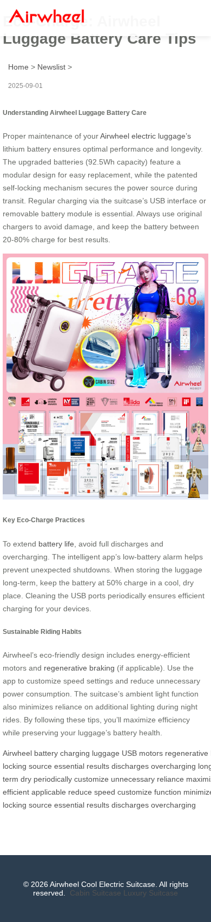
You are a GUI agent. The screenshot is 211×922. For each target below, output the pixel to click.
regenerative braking (79, 668)
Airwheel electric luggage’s (145, 136)
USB (129, 753)
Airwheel (17, 753)
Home (18, 67)
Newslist (51, 67)
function (167, 792)
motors (151, 753)
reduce (80, 792)
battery (46, 753)
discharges (130, 766)
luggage (106, 753)
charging (75, 753)
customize (91, 779)
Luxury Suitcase (150, 893)
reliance (170, 779)
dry (26, 779)
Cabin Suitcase (95, 893)
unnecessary (133, 779)
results (98, 766)
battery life (56, 543)
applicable (48, 792)
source (40, 766)
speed (104, 792)
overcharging (173, 766)
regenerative (186, 753)
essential (69, 766)
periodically (53, 779)
